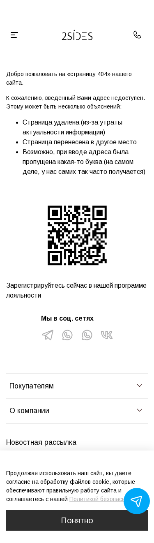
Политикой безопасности (103, 499)
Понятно (77, 520)
